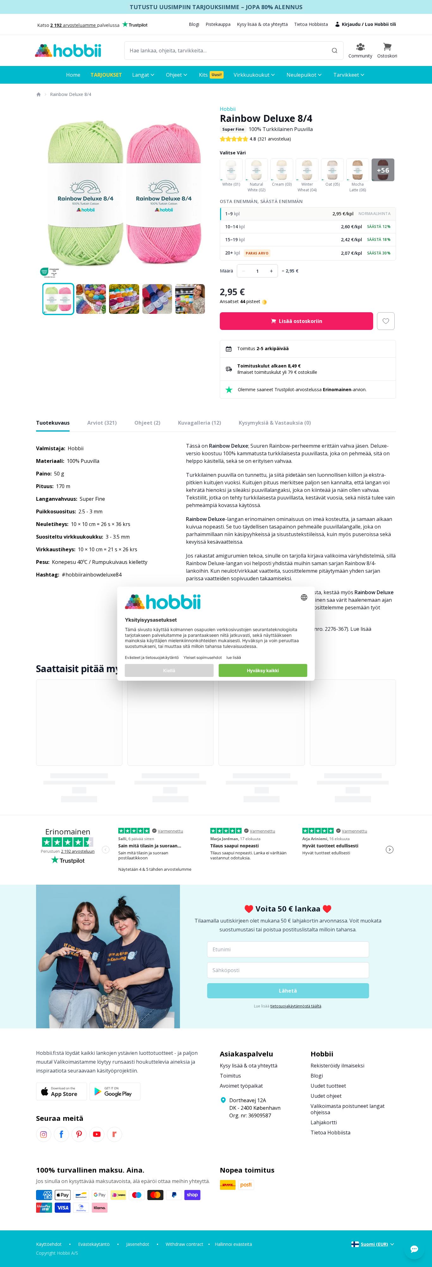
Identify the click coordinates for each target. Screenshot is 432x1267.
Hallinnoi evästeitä (233, 1244)
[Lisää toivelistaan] (386, 321)
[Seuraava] (203, 193)
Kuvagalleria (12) (199, 422)
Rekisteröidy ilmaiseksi (337, 1065)
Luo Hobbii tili (380, 24)
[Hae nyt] (334, 50)
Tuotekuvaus (53, 422)
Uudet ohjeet (326, 1095)
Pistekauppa (218, 24)
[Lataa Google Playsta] (114, 1091)
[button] (387, 50)
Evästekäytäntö (94, 1244)
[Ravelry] (114, 1134)
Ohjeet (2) (147, 422)
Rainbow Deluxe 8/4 (70, 94)
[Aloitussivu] (38, 94)
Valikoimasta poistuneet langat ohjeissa (348, 1109)
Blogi (194, 24)
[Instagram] (43, 1134)
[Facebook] (61, 1134)
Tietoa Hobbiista (311, 24)
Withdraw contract (184, 1244)
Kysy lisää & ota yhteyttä (262, 24)
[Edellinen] (45, 193)
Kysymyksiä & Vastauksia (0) (275, 422)
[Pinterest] (79, 1134)
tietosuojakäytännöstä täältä (295, 1006)
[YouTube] (96, 1134)
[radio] (308, 213)
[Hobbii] (68, 50)
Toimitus (230, 1075)
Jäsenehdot (137, 1244)
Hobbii (228, 108)
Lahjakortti (324, 1122)
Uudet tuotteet (328, 1085)
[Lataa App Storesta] (61, 1091)
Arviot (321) (102, 422)
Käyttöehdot (49, 1244)
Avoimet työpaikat (241, 1085)
